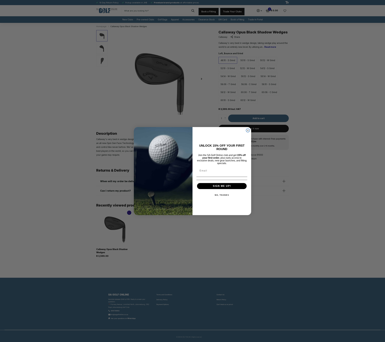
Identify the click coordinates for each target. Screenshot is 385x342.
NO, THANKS (222, 195)
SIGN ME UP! (222, 186)
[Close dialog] (248, 130)
